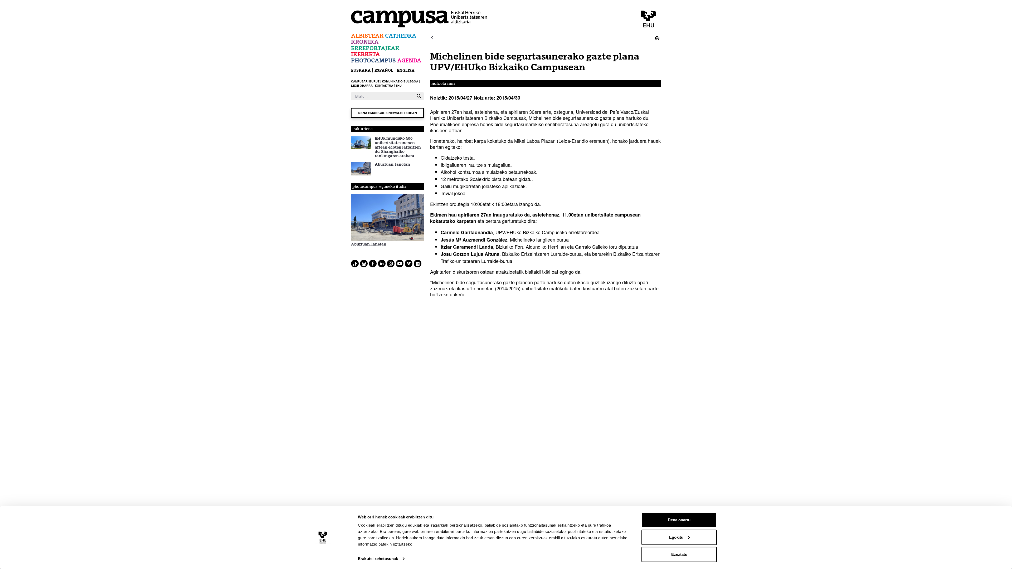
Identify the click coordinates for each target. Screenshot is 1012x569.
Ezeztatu (679, 554)
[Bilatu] (419, 96)
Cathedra (400, 35)
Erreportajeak (375, 48)
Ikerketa (365, 54)
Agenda (409, 60)
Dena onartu (679, 520)
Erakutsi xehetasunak (378, 558)
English (406, 70)
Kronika (365, 41)
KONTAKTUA (384, 85)
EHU (399, 85)
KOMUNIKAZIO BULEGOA (400, 81)
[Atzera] (432, 38)
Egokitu (676, 537)
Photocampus (373, 60)
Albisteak (367, 35)
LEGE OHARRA (362, 85)
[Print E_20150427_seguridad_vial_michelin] (657, 38)
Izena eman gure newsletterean (387, 112)
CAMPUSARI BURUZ (365, 81)
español (383, 70)
